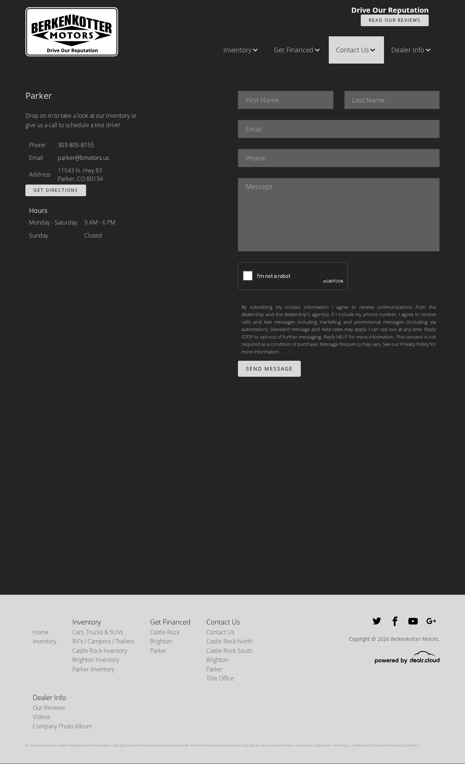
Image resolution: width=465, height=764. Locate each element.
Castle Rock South (229, 651)
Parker (158, 651)
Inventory (237, 49)
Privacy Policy (414, 344)
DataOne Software (139, 745)
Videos (41, 717)
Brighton (161, 641)
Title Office (220, 678)
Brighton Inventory (95, 660)
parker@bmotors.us (83, 158)
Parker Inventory (93, 669)
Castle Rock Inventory (99, 651)
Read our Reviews (395, 20)
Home (41, 632)
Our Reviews (49, 708)
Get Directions (55, 190)
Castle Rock (165, 632)
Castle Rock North (229, 641)
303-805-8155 (76, 145)
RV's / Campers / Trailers (103, 641)
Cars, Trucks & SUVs (97, 632)
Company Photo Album (62, 726)
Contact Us (352, 49)
